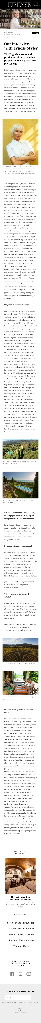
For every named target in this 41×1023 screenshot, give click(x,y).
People (13, 940)
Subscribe (37, 5)
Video (26, 946)
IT (38, 3)
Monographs (16, 934)
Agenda (29, 934)
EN (36, 3)
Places (17, 946)
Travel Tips (29, 922)
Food (18, 922)
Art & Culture (16, 928)
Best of (30, 928)
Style (36, 33)
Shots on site (26, 940)
